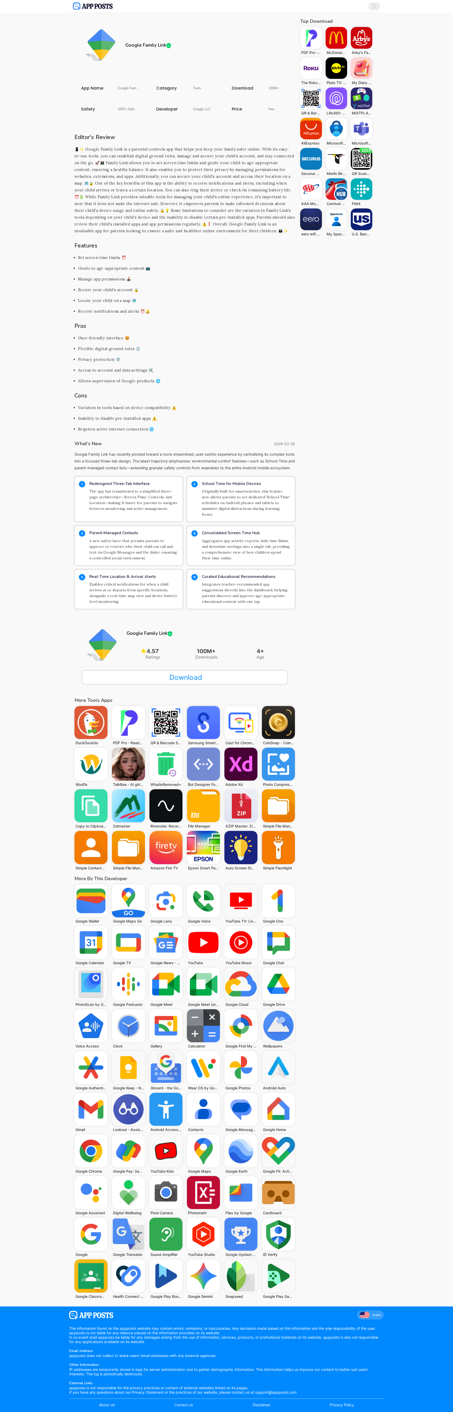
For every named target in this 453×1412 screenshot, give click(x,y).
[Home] (93, 6)
